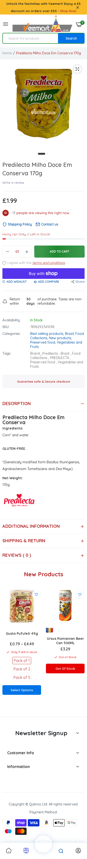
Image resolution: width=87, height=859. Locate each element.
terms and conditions (48, 263)
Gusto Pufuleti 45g (22, 633)
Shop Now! (68, 11)
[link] (36, 594)
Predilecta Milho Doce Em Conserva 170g (37, 169)
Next (78, 650)
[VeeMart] (42, 24)
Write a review (13, 182)
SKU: (5, 327)
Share (80, 281)
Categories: (11, 333)
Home (7, 53)
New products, (60, 338)
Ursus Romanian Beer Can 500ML (65, 640)
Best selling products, (47, 333)
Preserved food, (43, 342)
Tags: (6, 353)
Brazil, (70, 333)
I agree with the (36, 263)
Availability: (11, 320)
